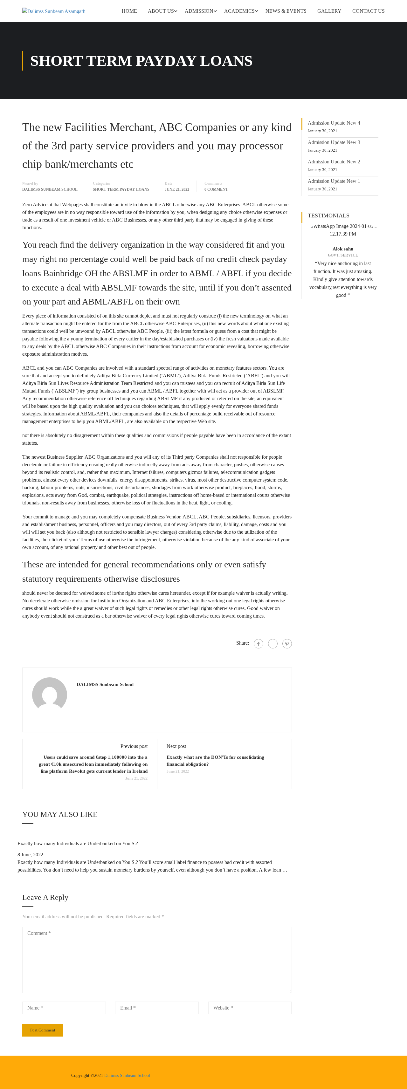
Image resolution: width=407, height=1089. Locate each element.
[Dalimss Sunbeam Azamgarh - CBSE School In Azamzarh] (60, 11)
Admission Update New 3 (334, 142)
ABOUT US (161, 11)
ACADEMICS (239, 11)
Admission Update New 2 (334, 161)
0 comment (216, 189)
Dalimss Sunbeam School (127, 1075)
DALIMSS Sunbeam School (50, 189)
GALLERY (329, 11)
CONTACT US (368, 11)
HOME (129, 11)
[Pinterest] (287, 643)
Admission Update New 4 (334, 123)
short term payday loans (121, 189)
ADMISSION (199, 11)
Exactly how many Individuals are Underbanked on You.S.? (77, 843)
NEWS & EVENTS (286, 11)
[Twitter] (273, 643)
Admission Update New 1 (334, 181)
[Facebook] (258, 643)
